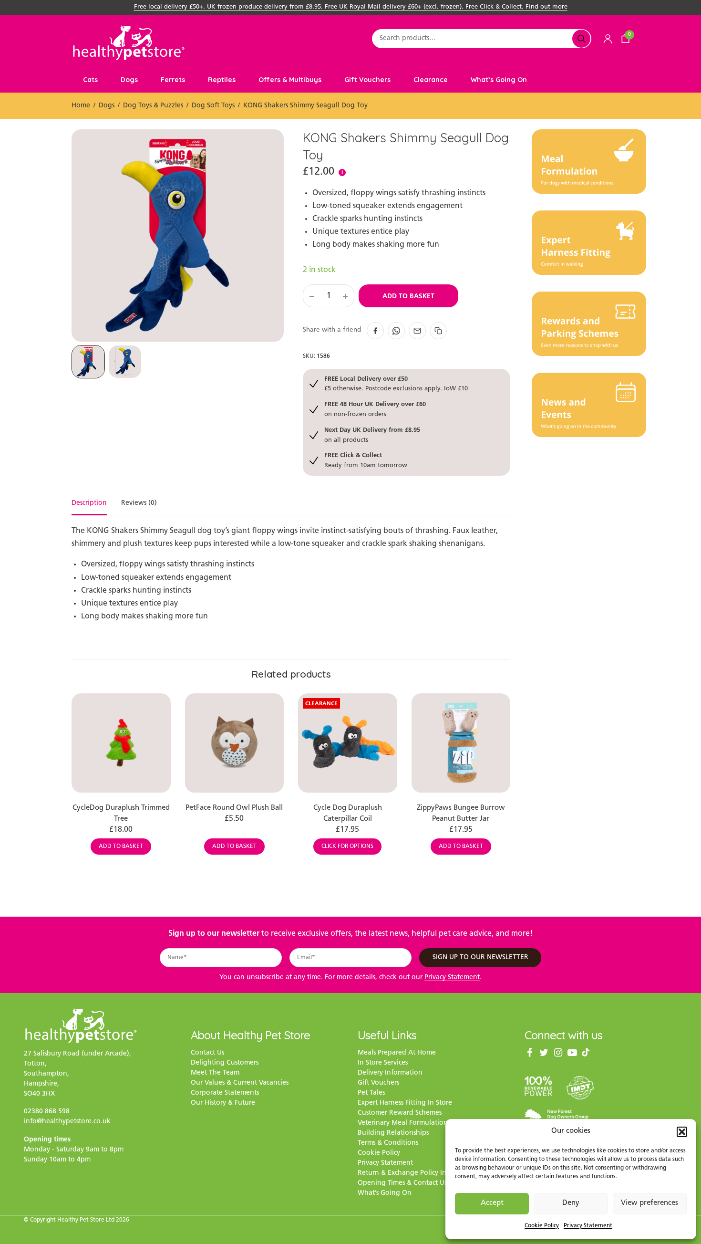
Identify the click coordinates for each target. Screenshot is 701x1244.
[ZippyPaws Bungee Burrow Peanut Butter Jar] (461, 743)
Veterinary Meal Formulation (403, 1123)
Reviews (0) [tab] (139, 503)
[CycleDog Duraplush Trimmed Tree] (121, 743)
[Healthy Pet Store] (129, 42)
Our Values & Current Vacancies (240, 1083)
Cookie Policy (542, 1226)
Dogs (129, 79)
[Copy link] (438, 330)
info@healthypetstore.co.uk (67, 1121)
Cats (90, 79)
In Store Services (383, 1063)
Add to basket (408, 296)
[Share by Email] (417, 330)
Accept (492, 1203)
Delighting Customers (224, 1063)
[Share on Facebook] (375, 330)
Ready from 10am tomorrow (365, 460)
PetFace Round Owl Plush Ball (234, 808)
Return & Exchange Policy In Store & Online (426, 1173)
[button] (682, 1132)
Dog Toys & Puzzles (153, 105)
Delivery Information (390, 1073)
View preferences (649, 1203)
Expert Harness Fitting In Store (405, 1103)
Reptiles (222, 79)
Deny (570, 1203)
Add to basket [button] (121, 846)
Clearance (430, 79)
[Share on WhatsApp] (396, 330)
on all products (372, 434)
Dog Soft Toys (213, 105)
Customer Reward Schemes (400, 1113)
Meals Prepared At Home (397, 1053)
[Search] (581, 39)
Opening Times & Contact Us (402, 1183)
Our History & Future (223, 1103)
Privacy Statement (588, 1226)
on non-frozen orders (375, 409)
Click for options (347, 846)
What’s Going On (499, 79)
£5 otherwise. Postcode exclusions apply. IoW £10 (396, 383)
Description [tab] (89, 503)
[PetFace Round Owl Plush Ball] (234, 743)
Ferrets (173, 79)
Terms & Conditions (388, 1143)
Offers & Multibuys (289, 79)
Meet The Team (215, 1073)
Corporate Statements (225, 1093)
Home (81, 105)
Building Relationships (393, 1133)
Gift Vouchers (367, 79)
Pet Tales (371, 1093)
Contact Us (207, 1053)
